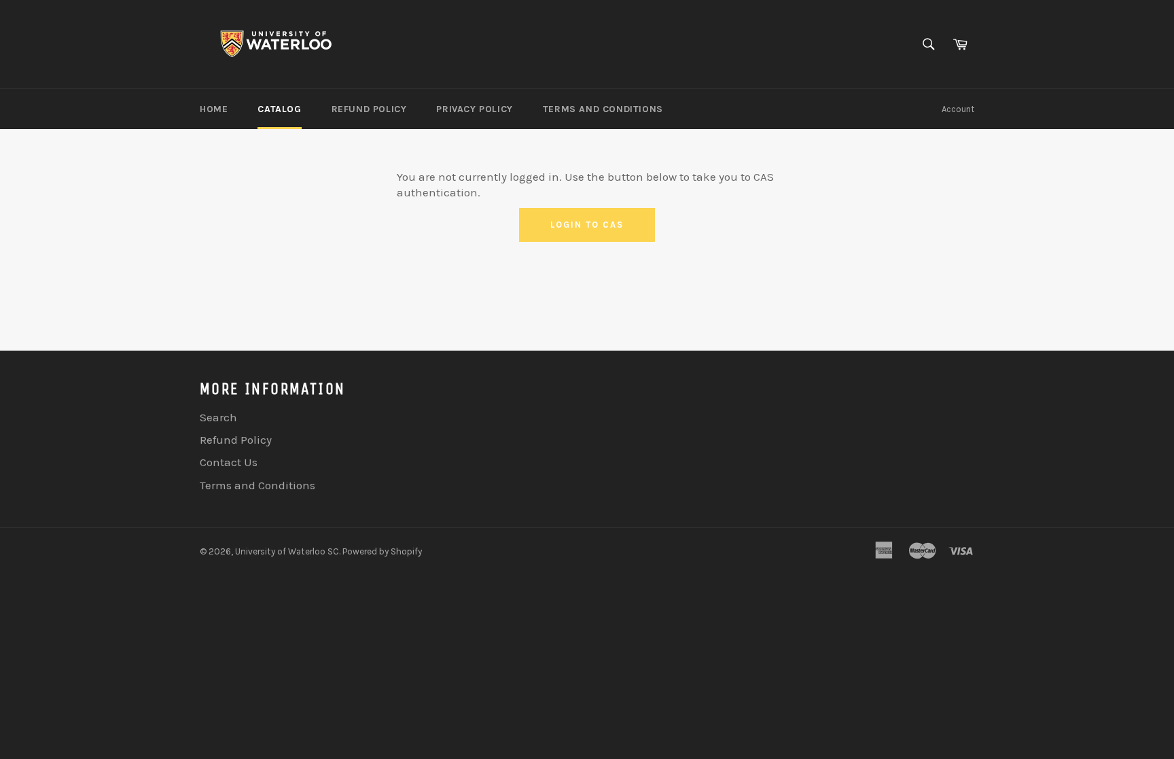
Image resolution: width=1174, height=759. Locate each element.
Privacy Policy (474, 109)
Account (958, 109)
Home (214, 109)
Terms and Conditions (603, 109)
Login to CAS (586, 224)
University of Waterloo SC (287, 551)
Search (218, 417)
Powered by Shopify (382, 551)
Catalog (279, 109)
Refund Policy (369, 109)
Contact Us (228, 462)
